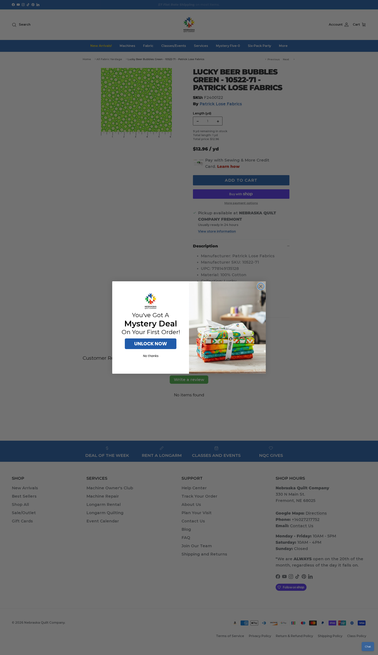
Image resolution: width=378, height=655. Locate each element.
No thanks (150, 356)
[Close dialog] (260, 286)
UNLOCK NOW (150, 343)
